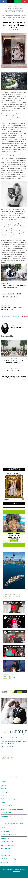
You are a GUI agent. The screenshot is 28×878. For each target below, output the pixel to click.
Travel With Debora (6, 848)
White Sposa (4, 862)
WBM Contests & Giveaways (8, 812)
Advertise (3, 795)
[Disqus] (14, 403)
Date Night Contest (6, 816)
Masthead (3, 785)
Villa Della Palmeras (6, 855)
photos (15, 307)
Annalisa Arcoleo (15, 30)
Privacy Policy (16, 871)
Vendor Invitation (5, 852)
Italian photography (6, 307)
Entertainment (17, 15)
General (23, 15)
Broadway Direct (5, 838)
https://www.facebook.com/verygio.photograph (13, 285)
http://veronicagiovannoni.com (9, 287)
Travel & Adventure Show (7, 845)
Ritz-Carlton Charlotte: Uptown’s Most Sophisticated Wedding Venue (14, 361)
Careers (3, 802)
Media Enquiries (5, 792)
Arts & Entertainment (7, 15)
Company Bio (4, 781)
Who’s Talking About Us (7, 806)
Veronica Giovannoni (7, 309)
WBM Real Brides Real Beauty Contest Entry (12, 809)
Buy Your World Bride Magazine (9, 799)
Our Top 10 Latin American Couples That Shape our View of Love (14, 376)
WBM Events (4, 828)
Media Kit (3, 788)
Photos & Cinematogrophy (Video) (11, 17)
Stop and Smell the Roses (14, 370)
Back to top (14, 874)
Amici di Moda (5, 831)
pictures (20, 307)
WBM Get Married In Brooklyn (9, 859)
